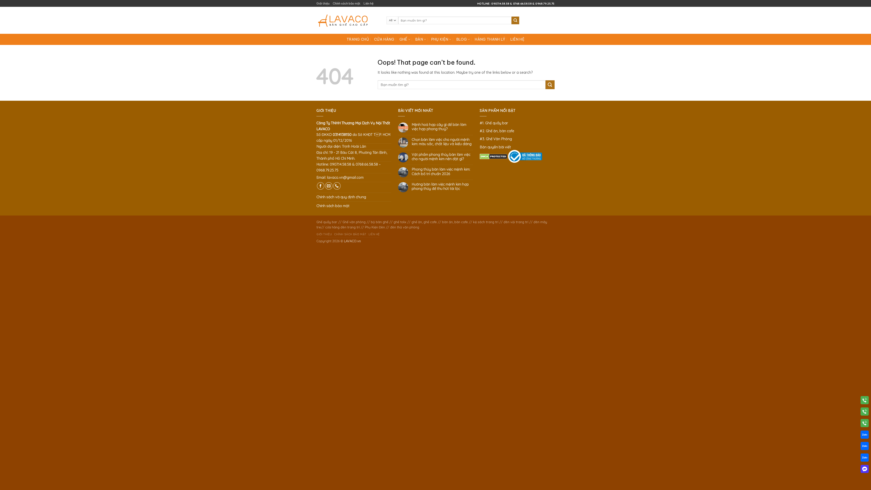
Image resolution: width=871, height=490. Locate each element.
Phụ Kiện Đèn (375, 227)
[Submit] (515, 20)
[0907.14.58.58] (865, 401)
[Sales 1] (865, 436)
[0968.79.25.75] (865, 424)
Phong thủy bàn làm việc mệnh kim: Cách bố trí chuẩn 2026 (441, 171)
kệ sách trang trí (485, 222)
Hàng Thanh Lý (490, 39)
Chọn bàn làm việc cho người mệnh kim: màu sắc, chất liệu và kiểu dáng (442, 141)
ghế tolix (400, 222)
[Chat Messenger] (865, 470)
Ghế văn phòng (354, 222)
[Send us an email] (329, 186)
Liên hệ (369, 3)
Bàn (419, 39)
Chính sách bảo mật (346, 3)
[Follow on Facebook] (320, 186)
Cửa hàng (384, 39)
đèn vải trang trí (516, 222)
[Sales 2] (865, 447)
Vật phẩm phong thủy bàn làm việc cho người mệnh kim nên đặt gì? (441, 156)
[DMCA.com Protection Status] (493, 156)
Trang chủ (358, 39)
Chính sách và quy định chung (341, 197)
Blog (461, 39)
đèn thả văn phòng (404, 227)
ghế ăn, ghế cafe (424, 222)
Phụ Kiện (439, 39)
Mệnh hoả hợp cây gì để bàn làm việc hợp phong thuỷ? (439, 126)
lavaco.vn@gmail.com (345, 177)
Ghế (403, 39)
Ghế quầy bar (326, 222)
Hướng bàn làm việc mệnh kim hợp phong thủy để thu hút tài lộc (440, 186)
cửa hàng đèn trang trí (342, 227)
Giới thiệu (323, 3)
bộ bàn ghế (379, 222)
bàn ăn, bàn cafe (455, 222)
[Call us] (337, 186)
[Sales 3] (865, 458)
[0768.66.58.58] (865, 412)
